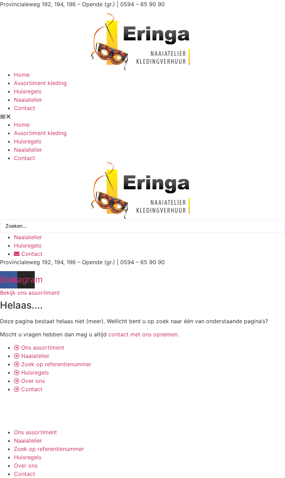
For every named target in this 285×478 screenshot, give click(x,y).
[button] (142, 116)
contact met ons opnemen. (143, 334)
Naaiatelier (28, 99)
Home (22, 74)
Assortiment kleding (40, 82)
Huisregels (27, 91)
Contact (24, 107)
